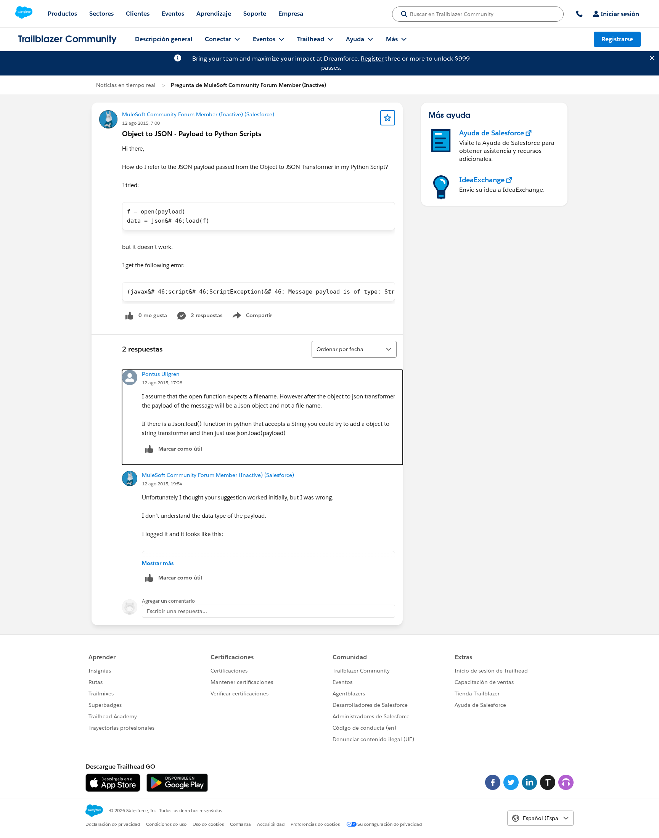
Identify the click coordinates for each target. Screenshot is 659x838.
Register (372, 59)
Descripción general (164, 39)
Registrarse (617, 39)
